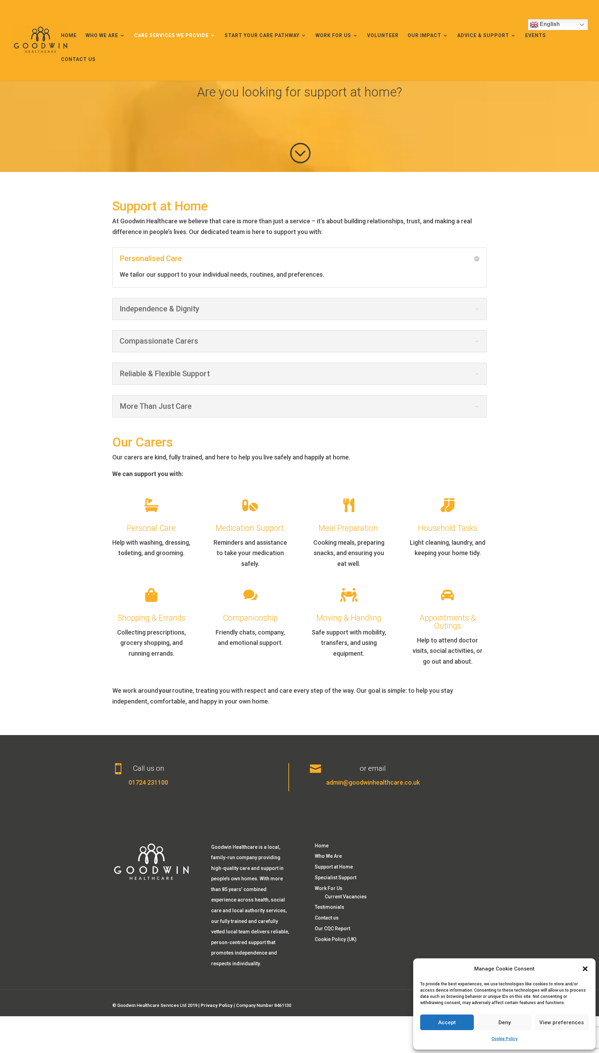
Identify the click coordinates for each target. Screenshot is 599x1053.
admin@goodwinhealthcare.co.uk (373, 782)
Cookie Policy (505, 1038)
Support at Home (334, 867)
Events (535, 35)
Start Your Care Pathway (262, 35)
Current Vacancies (346, 896)
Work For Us (333, 35)
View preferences (561, 1022)
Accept (447, 1022)
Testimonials (329, 907)
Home (69, 35)
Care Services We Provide (171, 35)
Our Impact (424, 35)
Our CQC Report (332, 928)
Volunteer (383, 35)
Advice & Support (483, 35)
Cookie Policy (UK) (336, 939)
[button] (585, 968)
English (549, 24)
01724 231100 (148, 782)
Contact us (78, 59)
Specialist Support (335, 877)
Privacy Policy (217, 1005)
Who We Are (102, 35)
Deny (504, 1022)
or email (373, 768)
